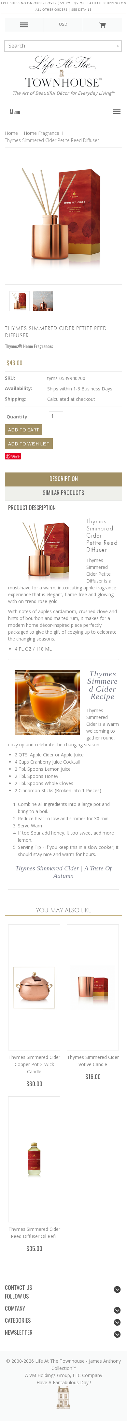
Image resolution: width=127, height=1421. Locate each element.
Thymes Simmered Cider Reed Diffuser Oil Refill (34, 1232)
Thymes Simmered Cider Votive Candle (93, 1060)
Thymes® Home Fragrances (29, 346)
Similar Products (63, 492)
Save (15, 456)
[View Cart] (102, 24)
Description (63, 478)
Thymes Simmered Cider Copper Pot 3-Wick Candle (34, 1064)
